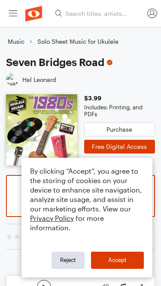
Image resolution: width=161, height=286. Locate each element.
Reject (68, 259)
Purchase (119, 129)
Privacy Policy (52, 218)
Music (16, 41)
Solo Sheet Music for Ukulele (77, 41)
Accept (117, 259)
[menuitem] (13, 13)
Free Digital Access (119, 146)
